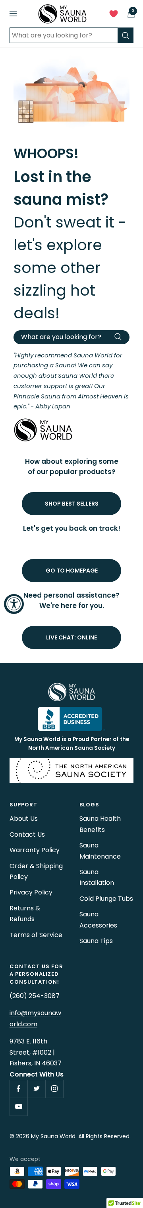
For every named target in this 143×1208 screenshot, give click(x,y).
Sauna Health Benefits (100, 824)
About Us (24, 818)
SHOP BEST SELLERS (72, 504)
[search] (125, 35)
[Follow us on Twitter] (36, 1089)
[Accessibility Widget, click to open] (14, 604)
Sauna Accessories (98, 920)
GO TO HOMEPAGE (72, 571)
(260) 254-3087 (35, 995)
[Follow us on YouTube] (18, 1107)
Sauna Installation (96, 877)
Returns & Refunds (25, 914)
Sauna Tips (96, 940)
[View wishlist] (113, 15)
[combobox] (64, 35)
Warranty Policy (35, 850)
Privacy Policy (31, 892)
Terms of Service (36, 934)
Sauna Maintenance (100, 851)
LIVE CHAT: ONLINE (71, 637)
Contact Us (27, 834)
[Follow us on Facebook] (18, 1089)
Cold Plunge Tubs (106, 898)
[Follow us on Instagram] (54, 1089)
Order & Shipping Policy (36, 871)
